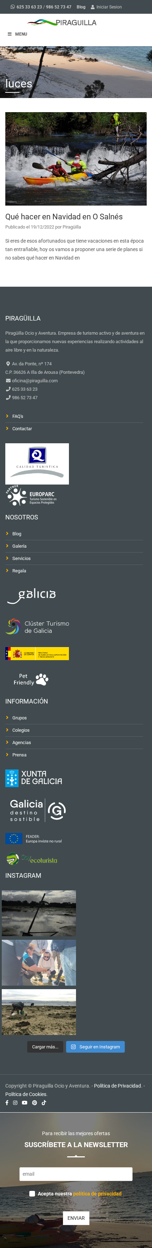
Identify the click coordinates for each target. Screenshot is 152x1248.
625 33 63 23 (29, 7)
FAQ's (17, 416)
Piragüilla (72, 227)
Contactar (22, 428)
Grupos (19, 717)
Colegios (21, 730)
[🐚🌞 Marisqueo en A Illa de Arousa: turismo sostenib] (39, 963)
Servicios (21, 558)
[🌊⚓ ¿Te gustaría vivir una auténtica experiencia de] (39, 913)
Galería (19, 546)
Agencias (21, 742)
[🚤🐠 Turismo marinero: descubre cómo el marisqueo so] (39, 1012)
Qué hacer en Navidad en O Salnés (64, 216)
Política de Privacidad (117, 1086)
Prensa (19, 754)
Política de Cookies (25, 1094)
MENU (21, 34)
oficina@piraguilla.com (34, 380)
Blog (81, 7)
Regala (19, 570)
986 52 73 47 (58, 7)
